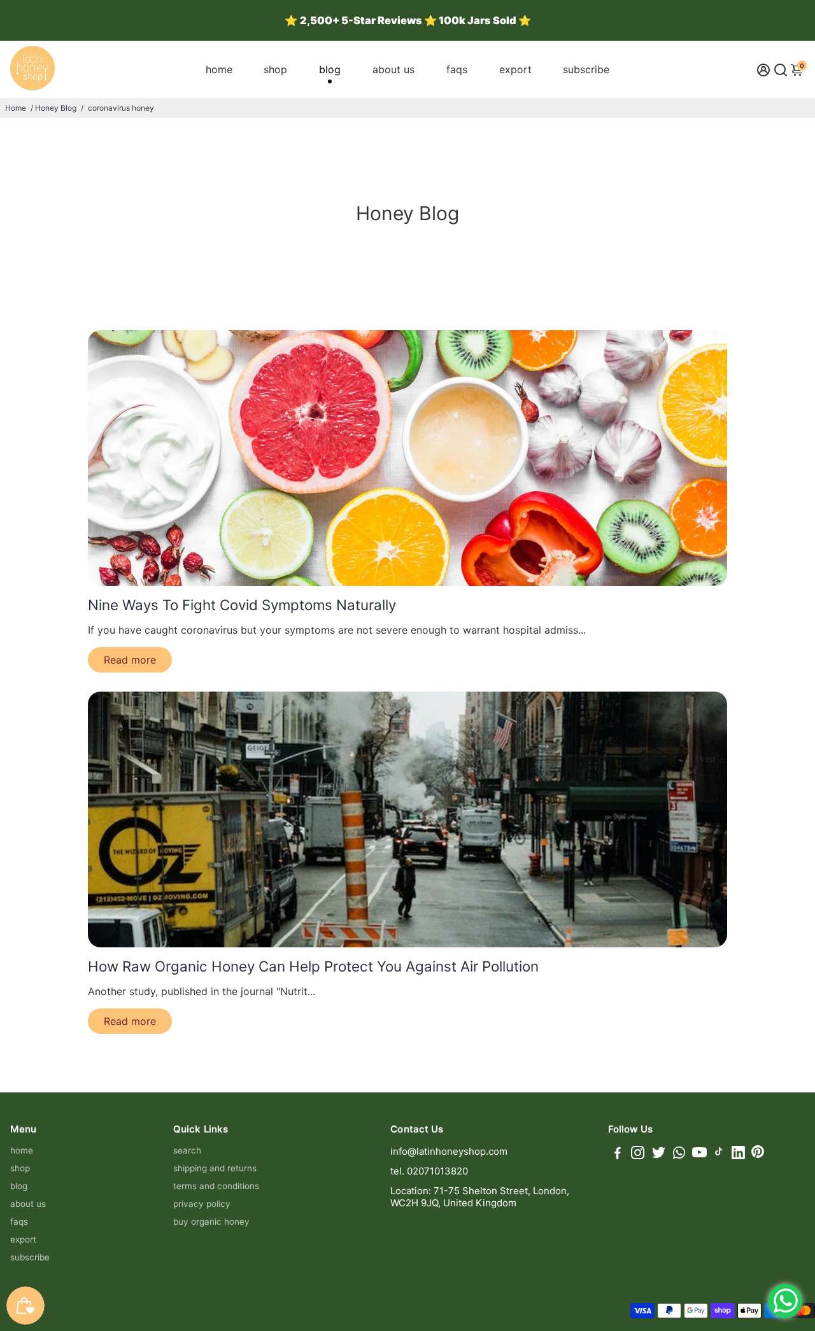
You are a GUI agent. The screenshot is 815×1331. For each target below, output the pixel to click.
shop (275, 69)
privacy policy (201, 1204)
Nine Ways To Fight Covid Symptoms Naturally (242, 604)
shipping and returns (215, 1168)
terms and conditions (216, 1186)
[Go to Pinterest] (757, 1154)
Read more (130, 659)
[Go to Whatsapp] (679, 1154)
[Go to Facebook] (618, 1154)
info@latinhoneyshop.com (448, 1151)
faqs (456, 69)
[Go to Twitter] (659, 1154)
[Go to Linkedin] (738, 1154)
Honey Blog (55, 108)
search (187, 1150)
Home (15, 108)
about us (393, 69)
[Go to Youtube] (699, 1154)
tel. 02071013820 (429, 1171)
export (515, 69)
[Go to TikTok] (718, 1154)
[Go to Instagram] (638, 1154)
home (219, 69)
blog (330, 69)
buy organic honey (211, 1221)
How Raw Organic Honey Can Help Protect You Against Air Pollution (313, 966)
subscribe (586, 69)
